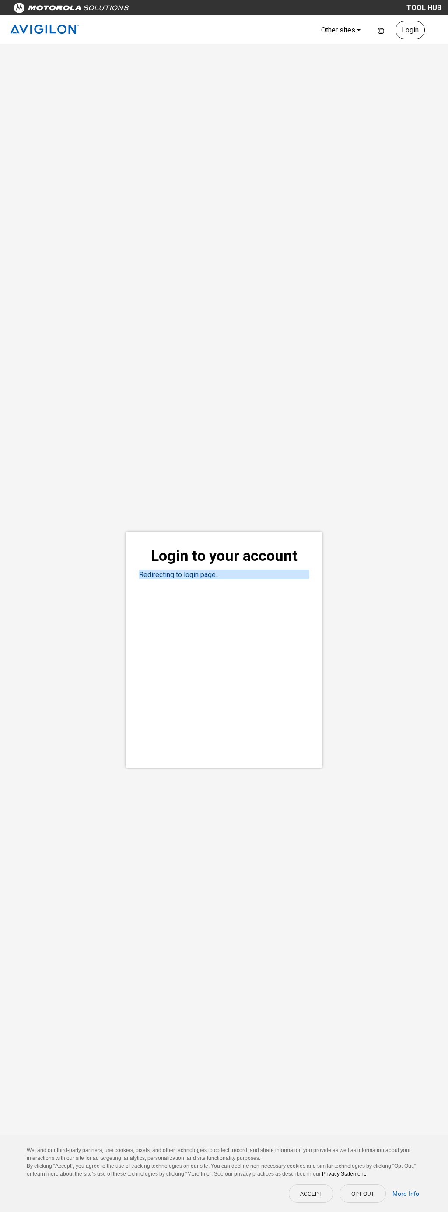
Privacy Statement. (344, 1174)
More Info (405, 1193)
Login (410, 30)
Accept (311, 1194)
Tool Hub (423, 8)
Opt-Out (362, 1194)
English (381, 30)
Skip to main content (167, 10)
